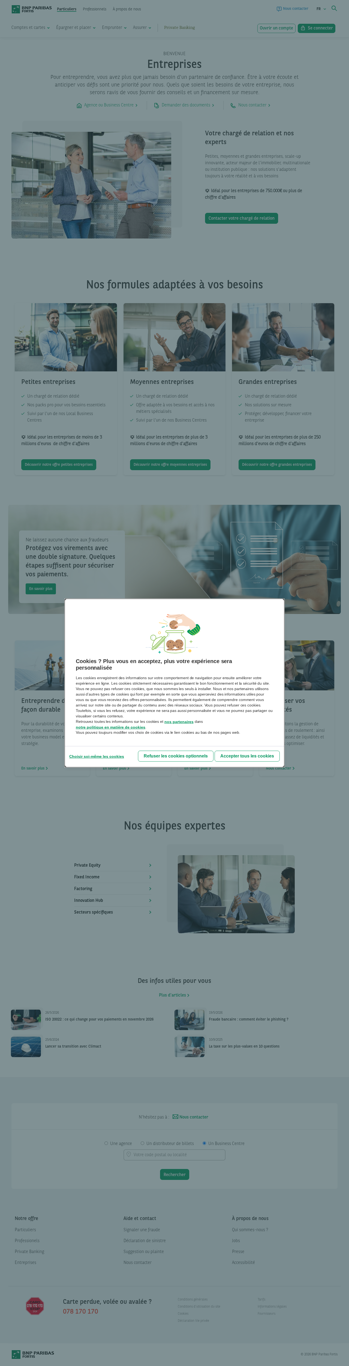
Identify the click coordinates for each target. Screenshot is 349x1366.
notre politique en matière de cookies (110, 727)
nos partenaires (179, 722)
